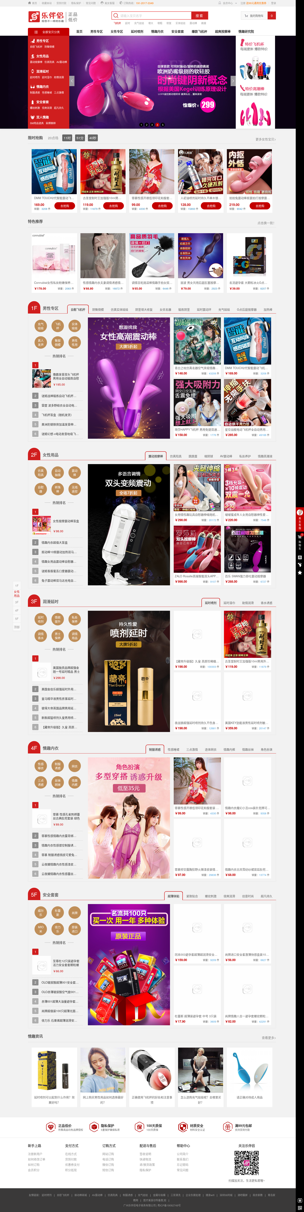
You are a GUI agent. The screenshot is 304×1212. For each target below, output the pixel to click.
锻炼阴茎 (184, 309)
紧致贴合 (192, 896)
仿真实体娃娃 (119, 309)
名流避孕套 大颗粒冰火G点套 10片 (251, 282)
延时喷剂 (35, 77)
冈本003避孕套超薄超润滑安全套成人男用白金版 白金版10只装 (215, 954)
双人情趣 (42, 117)
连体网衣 (211, 749)
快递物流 (145, 1159)
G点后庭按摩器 (247, 309)
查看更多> (269, 1037)
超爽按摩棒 (223, 31)
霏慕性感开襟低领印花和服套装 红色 (198, 808)
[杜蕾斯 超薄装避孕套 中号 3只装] (197, 989)
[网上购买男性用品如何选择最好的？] (103, 1070)
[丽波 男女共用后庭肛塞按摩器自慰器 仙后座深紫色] (201, 255)
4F (17, 610)
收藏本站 (47, 3)
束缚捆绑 (51, 123)
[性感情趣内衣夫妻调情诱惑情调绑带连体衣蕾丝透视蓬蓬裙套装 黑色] (103, 255)
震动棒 (193, 23)
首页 (79, 31)
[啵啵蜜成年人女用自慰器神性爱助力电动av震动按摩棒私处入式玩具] (247, 487)
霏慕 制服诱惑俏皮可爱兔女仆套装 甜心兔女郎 (71, 855)
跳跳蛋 (193, 456)
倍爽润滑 (47, 107)
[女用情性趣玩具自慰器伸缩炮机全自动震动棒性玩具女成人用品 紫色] (197, 487)
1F (17, 585)
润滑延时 (42, 71)
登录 (273, 3)
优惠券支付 (72, 1164)
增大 (150, 23)
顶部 (17, 627)
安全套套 (42, 102)
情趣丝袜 (248, 749)
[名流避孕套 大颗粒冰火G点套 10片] (249, 255)
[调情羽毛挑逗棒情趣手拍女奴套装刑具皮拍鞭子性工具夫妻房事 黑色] (152, 255)
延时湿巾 (47, 77)
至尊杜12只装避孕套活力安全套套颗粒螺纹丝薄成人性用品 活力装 (66, 967)
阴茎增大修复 (144, 309)
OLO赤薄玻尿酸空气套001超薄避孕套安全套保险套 (75, 992)
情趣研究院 (246, 31)
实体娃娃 (181, 23)
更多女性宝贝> (266, 139)
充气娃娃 (139, 23)
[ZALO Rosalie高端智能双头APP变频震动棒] (197, 549)
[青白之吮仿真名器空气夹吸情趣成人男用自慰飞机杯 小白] (197, 341)
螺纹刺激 (35, 107)
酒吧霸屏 (243, 1195)
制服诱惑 (35, 92)
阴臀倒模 (49, 46)
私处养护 (245, 456)
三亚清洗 (176, 1195)
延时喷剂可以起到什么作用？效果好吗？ (54, 1099)
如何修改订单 (36, 1159)
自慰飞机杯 (36, 46)
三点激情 (59, 92)
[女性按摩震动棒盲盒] (41, 526)
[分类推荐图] (129, 378)
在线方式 (71, 1154)
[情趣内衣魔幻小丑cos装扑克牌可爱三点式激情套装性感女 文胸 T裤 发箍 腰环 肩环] (247, 780)
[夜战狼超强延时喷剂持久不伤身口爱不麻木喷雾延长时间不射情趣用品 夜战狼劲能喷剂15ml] (197, 695)
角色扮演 (266, 749)
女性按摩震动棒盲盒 (66, 521)
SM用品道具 (37, 123)
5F (17, 619)
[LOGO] (53, 17)
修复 (168, 23)
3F (17, 602)
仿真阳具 (49, 62)
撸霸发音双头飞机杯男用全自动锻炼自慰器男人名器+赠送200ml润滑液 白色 (66, 380)
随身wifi (210, 1195)
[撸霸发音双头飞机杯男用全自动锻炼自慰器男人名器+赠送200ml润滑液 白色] (41, 379)
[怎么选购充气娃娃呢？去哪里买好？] (201, 1070)
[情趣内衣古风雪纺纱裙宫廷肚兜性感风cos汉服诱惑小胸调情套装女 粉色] (247, 842)
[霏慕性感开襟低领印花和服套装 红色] (152, 171)
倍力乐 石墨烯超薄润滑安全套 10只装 (66, 1020)
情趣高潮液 (265, 456)
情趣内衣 (42, 86)
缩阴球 (208, 456)
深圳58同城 (226, 1195)
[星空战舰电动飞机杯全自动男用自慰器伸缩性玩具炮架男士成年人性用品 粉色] (247, 402)
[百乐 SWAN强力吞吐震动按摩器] (247, 549)
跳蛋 (203, 23)
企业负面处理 (193, 1195)
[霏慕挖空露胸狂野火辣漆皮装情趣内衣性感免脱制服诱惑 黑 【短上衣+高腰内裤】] (197, 842)
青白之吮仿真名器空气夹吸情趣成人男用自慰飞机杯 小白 (211, 368)
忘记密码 (182, 1164)
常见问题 (91, 3)
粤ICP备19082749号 (169, 1205)
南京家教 (258, 1195)
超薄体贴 (173, 896)
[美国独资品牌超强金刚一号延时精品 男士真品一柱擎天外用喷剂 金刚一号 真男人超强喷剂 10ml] (41, 673)
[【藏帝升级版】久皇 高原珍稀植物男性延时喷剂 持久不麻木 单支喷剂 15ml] (197, 634)
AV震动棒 (61, 62)
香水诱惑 (266, 603)
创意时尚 (248, 896)
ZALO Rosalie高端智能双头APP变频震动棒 (202, 576)
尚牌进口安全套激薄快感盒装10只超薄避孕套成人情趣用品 (263, 954)
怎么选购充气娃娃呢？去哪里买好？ (201, 1099)
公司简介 (182, 1154)
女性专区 (117, 31)
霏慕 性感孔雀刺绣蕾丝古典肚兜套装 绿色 (66, 816)
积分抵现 (71, 1170)
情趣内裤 (229, 749)
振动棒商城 (80, 1195)
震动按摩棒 (36, 62)
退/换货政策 (147, 1164)
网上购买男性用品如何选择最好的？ (103, 1099)
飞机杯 (117, 23)
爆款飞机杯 (199, 31)
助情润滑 (59, 77)
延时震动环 (204, 309)
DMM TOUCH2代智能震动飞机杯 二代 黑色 (253, 368)
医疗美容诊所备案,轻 (154, 1200)
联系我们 (182, 1159)
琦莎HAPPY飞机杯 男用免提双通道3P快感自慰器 (206, 429)
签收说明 (145, 1154)
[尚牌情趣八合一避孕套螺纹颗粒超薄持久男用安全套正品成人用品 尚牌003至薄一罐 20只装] (247, 989)
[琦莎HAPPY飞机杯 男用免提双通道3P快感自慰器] (197, 402)
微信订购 (108, 1164)
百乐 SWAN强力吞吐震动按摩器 (245, 576)
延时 (127, 23)
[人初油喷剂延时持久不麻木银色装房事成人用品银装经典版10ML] (201, 171)
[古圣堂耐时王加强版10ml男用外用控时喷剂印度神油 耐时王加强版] (103, 171)
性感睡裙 (47, 92)
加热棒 (268, 309)
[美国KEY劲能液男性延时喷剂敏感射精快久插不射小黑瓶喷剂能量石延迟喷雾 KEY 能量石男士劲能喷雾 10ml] (247, 695)
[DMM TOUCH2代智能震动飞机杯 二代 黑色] (54, 171)
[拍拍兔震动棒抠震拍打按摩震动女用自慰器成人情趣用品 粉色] (249, 171)
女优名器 (165, 309)
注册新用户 (35, 1154)
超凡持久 (59, 107)
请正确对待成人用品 (250, 1097)
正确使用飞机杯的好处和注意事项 (152, 1099)
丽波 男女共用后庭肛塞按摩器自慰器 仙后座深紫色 (213, 282)
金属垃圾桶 (159, 1195)
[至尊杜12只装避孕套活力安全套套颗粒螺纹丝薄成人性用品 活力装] (41, 966)
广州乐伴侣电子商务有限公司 (139, 1205)
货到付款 (61, 3)
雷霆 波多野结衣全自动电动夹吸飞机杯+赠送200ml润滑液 (79, 405)
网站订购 (108, 1154)
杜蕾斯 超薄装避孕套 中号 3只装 (196, 1016)
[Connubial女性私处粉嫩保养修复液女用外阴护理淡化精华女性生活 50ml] (54, 255)
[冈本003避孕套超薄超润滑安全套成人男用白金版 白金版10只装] (197, 927)
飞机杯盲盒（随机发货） (57, 415)
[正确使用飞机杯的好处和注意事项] (152, 1070)
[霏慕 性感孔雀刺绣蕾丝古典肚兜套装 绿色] (41, 819)
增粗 (159, 23)
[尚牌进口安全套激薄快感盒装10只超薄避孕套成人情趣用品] (247, 927)
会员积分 (33, 1170)
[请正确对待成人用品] (249, 1070)
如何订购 (33, 1164)
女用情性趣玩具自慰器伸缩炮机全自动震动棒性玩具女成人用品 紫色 (218, 514)
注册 (243, 3)
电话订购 (108, 1159)
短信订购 (108, 1170)
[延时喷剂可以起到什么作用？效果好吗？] (54, 1070)
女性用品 (42, 56)
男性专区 (42, 40)
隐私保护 (76, 3)
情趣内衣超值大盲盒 (55, 542)
